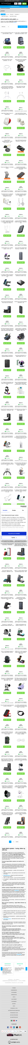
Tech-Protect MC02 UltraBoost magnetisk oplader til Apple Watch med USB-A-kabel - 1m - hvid (7, 87)
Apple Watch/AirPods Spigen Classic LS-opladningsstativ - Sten (20, 114)
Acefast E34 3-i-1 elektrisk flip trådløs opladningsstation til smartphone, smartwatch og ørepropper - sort (7, 786)
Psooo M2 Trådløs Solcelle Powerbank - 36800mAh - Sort (7, 571)
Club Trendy (14, 999)
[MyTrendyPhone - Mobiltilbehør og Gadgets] (6, 4)
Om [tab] (23, 510)
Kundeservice (14, 990)
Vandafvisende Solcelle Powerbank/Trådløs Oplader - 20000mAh (20, 598)
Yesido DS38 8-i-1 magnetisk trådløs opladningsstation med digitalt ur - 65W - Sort (20, 329)
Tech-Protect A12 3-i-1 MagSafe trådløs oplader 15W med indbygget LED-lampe (7, 195)
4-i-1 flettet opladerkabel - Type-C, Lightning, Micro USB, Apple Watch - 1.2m (7, 464)
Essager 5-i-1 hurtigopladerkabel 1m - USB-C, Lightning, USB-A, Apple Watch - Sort (7, 679)
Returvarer (14, 992)
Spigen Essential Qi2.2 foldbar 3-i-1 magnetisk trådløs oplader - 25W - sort (7, 598)
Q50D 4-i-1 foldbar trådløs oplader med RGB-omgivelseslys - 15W (20, 571)
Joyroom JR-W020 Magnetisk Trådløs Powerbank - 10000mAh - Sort (21, 221)
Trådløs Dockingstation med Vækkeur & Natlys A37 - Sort (21, 625)
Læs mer (15, 22)
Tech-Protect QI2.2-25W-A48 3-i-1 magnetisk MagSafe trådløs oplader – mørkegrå (21, 464)
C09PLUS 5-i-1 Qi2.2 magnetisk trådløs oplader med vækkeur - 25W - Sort (21, 652)
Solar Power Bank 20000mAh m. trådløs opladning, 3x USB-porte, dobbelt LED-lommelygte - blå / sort (20, 544)
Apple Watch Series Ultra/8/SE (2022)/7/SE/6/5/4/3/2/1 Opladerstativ (20, 60)
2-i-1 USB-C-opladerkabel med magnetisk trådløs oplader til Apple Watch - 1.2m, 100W (20, 706)
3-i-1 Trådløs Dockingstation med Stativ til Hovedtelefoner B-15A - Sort (7, 383)
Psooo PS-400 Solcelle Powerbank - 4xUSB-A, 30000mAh (7, 706)
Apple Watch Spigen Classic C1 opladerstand (7, 114)
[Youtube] (20, 1027)
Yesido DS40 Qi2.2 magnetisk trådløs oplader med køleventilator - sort (20, 759)
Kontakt (14, 1003)
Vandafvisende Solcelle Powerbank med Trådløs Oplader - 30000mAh (20, 168)
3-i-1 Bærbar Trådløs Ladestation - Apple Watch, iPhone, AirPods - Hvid (20, 490)
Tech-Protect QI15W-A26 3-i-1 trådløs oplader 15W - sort (20, 356)
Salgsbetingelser (14, 1017)
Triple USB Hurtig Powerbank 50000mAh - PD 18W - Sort (20, 141)
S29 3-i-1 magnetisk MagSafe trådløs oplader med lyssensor (7, 437)
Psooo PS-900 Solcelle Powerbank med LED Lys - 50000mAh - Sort (7, 410)
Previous (1, 969)
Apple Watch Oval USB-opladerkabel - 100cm (20, 87)
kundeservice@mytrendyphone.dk (10, 980)
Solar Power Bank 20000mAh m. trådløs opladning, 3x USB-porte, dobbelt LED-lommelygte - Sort (7, 759)
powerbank (17, 890)
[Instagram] (11, 1027)
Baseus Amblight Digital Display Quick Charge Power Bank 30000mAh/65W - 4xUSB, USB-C (21, 383)
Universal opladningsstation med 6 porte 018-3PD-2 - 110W (7, 33)
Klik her (21, 0)
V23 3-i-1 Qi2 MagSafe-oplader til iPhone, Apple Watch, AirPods (7, 652)
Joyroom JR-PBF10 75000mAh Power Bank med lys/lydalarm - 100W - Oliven (7, 733)
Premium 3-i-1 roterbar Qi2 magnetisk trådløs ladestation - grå (7, 625)
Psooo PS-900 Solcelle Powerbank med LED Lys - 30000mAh (7, 544)
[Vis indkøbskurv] (24, 4)
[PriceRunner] (10, 1035)
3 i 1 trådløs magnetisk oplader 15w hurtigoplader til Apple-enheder (20, 195)
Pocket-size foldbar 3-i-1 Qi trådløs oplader (7, 168)
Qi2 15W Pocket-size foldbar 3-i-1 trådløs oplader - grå (21, 410)
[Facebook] (8, 1027)
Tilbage (3, 14)
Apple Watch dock (6, 875)
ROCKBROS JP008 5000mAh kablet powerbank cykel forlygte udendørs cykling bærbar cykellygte (7, 813)
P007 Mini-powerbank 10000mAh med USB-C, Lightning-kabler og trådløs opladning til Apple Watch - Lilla (20, 679)
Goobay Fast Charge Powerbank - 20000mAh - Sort (20, 302)
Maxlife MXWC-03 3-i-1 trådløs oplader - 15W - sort (7, 248)
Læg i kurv (8, 47)
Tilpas (13, 537)
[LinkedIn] (14, 1027)
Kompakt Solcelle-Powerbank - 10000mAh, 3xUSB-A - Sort (21, 275)
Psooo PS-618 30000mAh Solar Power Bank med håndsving (7, 302)
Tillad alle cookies (14, 533)
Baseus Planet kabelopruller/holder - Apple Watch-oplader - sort (7, 141)
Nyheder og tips (14, 1008)
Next (26, 969)
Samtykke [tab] (5, 510)
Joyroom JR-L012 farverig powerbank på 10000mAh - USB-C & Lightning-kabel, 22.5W (20, 437)
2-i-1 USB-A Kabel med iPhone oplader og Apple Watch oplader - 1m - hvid (7, 490)
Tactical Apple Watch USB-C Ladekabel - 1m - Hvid (7, 60)
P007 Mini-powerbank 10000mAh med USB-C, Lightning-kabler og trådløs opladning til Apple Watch (7, 329)
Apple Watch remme (7, 918)
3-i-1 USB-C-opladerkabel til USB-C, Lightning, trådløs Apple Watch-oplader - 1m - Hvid (7, 221)
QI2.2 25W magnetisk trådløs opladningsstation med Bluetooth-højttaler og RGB (21, 786)
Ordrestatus (14, 994)
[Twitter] (17, 1027)
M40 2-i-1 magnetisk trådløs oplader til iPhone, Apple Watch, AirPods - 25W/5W (21, 733)
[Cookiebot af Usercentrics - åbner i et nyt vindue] (20, 506)
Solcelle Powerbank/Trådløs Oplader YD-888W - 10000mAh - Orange (21, 813)
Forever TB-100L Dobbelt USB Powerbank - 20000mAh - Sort (20, 248)
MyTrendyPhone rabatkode (14, 1010)
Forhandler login (14, 1012)
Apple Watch (19, 954)
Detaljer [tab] (14, 510)
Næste (17, 841)
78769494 (23, 980)
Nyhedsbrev (14, 1001)
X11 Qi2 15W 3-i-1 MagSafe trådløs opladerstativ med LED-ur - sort (20, 33)
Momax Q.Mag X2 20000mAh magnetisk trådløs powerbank (7, 356)
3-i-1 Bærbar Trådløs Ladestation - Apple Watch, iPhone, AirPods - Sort (7, 275)
